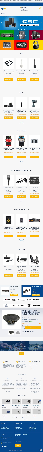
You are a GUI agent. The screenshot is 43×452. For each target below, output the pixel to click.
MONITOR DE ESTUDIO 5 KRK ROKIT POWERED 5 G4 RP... (21, 228)
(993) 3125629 (24, 7)
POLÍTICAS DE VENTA (32, 428)
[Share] (23, 331)
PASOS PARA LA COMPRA (18, 428)
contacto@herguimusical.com (7, 442)
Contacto (32, 368)
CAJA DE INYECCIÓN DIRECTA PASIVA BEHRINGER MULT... (34, 189)
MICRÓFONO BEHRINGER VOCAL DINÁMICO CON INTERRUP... (8, 189)
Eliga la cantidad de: (25, 325)
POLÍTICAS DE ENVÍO (32, 427)
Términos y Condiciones (5, 428)
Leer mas (7, 345)
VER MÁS (21, 122)
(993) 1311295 (24, 9)
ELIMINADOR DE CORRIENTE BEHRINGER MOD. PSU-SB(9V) (21, 189)
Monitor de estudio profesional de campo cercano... (8, 228)
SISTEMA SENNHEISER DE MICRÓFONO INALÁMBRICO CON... (21, 268)
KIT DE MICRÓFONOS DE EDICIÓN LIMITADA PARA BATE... (34, 268)
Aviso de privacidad (4, 427)
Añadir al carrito (8, 79)
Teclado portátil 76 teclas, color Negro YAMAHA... (36, 288)
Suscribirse (18, 445)
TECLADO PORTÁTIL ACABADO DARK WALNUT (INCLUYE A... (15, 288)
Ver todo (21, 353)
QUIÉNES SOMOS (17, 427)
